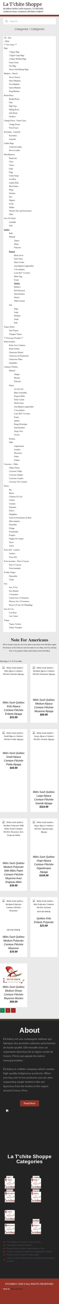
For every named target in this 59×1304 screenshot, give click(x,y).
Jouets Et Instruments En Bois (20, 518)
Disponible (13, 576)
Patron (11, 385)
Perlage (11, 528)
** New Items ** (10, 45)
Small (16, 319)
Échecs (11, 511)
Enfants (17, 460)
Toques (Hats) (9, 327)
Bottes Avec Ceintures (17, 345)
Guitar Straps (14, 176)
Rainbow (17, 287)
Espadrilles (13, 363)
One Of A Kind (9, 218)
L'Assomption (19, 269)
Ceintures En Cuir (15, 497)
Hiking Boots (14, 109)
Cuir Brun (13, 613)
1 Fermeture (13, 594)
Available (12, 222)
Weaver (17, 297)
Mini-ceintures (14, 521)
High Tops (13, 106)
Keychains (13, 135)
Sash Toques (13, 330)
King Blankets (14, 91)
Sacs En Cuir (9, 609)
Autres (11, 546)
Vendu (11, 580)
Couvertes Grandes (16, 478)
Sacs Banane (13, 591)
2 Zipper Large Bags (16, 55)
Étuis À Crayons (15, 565)
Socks (11, 204)
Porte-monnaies (15, 568)
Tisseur (17, 435)
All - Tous (7, 38)
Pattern (12, 252)
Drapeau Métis (19, 396)
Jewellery (12, 179)
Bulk (11, 233)
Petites (16, 456)
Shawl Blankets (15, 81)
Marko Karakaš (16, 1289)
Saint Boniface (19, 294)
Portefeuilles (13, 532)
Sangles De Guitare (16, 539)
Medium (17, 316)
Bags (6, 48)
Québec (17, 283)
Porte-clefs (13, 557)
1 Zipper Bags (14, 52)
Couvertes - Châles (11, 464)
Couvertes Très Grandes (18, 482)
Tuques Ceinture (15, 624)
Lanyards (12, 139)
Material (12, 237)
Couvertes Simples (16, 475)
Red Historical (19, 290)
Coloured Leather (15, 147)
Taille (11, 442)
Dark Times (18, 259)
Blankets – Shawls (11, 73)
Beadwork (13, 158)
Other (11, 214)
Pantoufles (13, 525)
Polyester (17, 247)
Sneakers (12, 116)
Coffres (12, 500)
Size (10, 305)
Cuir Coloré (13, 616)
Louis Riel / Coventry (22, 273)
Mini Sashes (13, 186)
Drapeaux (12, 507)
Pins (10, 197)
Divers (6, 486)
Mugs (11, 190)
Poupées (12, 535)
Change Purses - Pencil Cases (15, 121)
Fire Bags (12, 66)
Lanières (12, 553)
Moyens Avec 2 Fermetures (19, 601)
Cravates (12, 504)
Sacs (5, 584)
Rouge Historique (20, 424)
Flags (11, 172)
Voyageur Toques (15, 334)
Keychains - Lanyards (12, 132)
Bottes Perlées (14, 349)
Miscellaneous (9, 154)
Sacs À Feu (13, 587)
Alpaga (16, 374)
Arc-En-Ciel (18, 389)
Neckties (12, 193)
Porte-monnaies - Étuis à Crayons (16, 561)
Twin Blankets (14, 84)
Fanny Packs (14, 62)
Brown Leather (14, 150)
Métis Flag (18, 276)
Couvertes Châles (15, 471)
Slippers (12, 200)
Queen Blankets (15, 88)
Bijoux (11, 493)
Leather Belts (14, 183)
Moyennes (18, 453)
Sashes (6, 230)
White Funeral (19, 301)
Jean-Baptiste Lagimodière (24, 266)
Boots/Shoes (8, 95)
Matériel (12, 371)
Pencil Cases (13, 128)
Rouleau (12, 439)
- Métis (6, 41)
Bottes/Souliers (9, 342)
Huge (16, 309)
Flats (11, 102)
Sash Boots (13, 113)
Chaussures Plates (15, 359)
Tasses (11, 542)
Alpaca (16, 241)
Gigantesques (19, 446)
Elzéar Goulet (19, 262)
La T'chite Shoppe (22, 4)
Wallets (11, 207)
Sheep (16, 244)
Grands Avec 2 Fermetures (19, 598)
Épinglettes (13, 514)
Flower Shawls (14, 77)
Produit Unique (9, 572)
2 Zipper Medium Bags (17, 59)
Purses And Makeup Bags (18, 69)
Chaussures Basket (16, 352)
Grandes (17, 449)
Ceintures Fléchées (11, 367)
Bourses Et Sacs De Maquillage (21, 605)
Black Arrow (19, 255)
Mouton (17, 378)
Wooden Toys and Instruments (20, 211)
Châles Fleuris (14, 468)
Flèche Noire (19, 403)
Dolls (11, 169)
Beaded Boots (14, 99)
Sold (10, 226)
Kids (16, 323)
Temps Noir (18, 431)
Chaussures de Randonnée (19, 356)
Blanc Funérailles (20, 393)
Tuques (6, 620)
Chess (11, 162)
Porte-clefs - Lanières (12, 550)
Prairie (16, 280)
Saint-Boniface (19, 428)
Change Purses (14, 124)
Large (16, 312)
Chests (11, 165)
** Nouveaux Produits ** (13, 338)
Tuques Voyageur (15, 627)
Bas (10, 490)
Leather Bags (9, 143)
